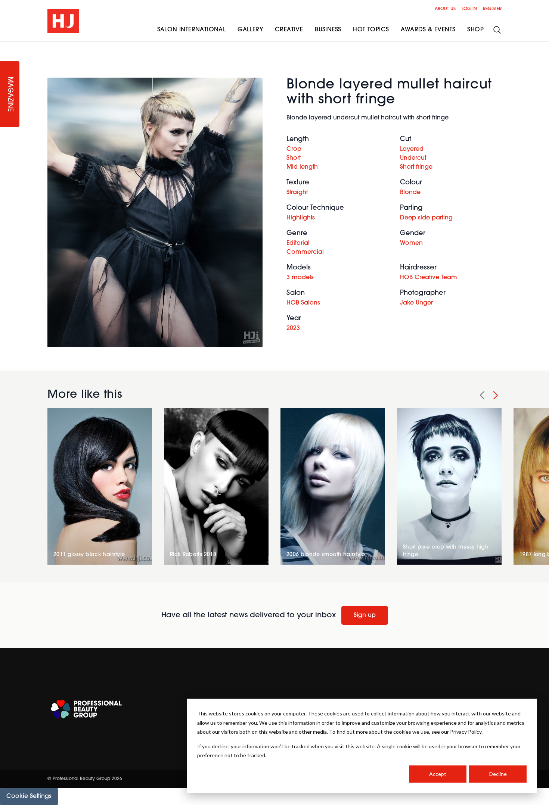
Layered (412, 149)
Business (328, 30)
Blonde (410, 193)
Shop (475, 30)
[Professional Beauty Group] (86, 709)
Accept (437, 774)
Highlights (300, 218)
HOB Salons (303, 303)
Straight (297, 193)
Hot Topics (371, 30)
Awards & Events (428, 30)
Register (492, 9)
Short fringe (416, 167)
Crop (293, 149)
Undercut (413, 158)
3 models (300, 278)
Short (293, 158)
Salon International (191, 30)
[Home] (63, 21)
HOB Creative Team (428, 278)
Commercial (305, 252)
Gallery (250, 30)
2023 (293, 328)
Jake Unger (416, 303)
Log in (469, 9)
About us (445, 9)
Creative (289, 30)
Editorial (298, 243)
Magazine (9, 94)
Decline (498, 774)
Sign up (365, 615)
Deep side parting (426, 218)
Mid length (302, 167)
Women (411, 243)
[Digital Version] (6, 46)
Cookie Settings (29, 796)
